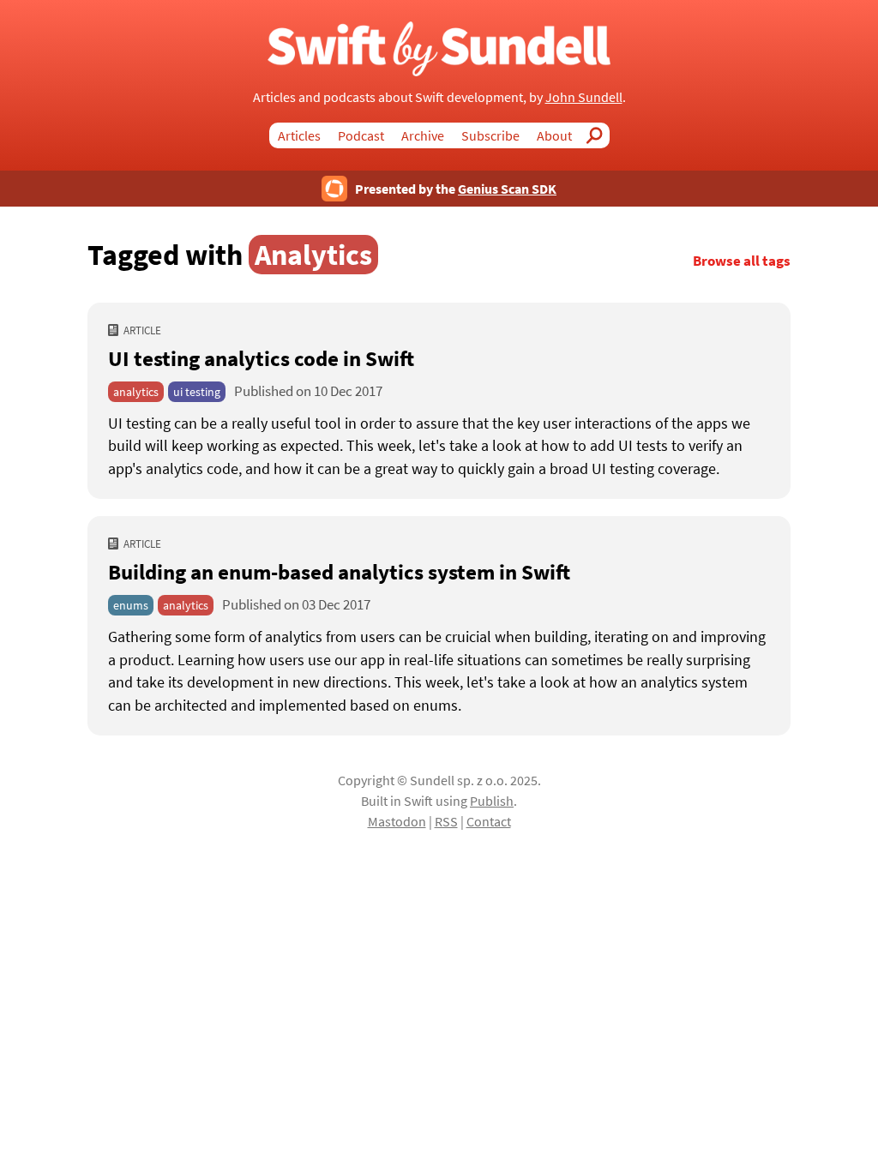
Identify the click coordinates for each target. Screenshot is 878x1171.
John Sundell (583, 96)
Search (599, 135)
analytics (136, 391)
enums (130, 605)
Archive (422, 135)
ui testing (196, 391)
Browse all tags (742, 261)
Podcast (361, 135)
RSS (446, 821)
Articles (299, 135)
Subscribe (490, 135)
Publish (492, 800)
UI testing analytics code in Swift (261, 358)
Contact (488, 821)
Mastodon (397, 821)
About (554, 135)
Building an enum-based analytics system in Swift (339, 572)
